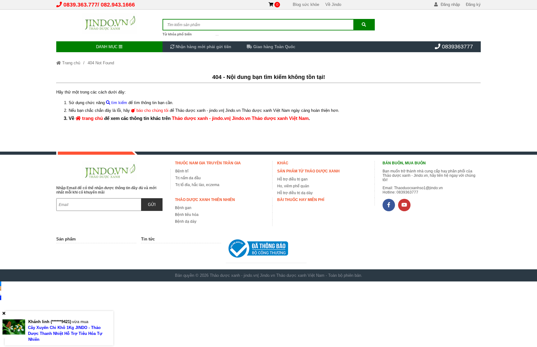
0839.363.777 (80, 5)
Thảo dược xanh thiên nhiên (205, 200)
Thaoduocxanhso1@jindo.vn (418, 188)
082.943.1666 (118, 5)
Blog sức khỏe (306, 4)
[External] (266, 250)
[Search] (363, 24)
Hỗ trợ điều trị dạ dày (295, 193)
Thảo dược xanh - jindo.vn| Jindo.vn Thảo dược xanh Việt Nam (240, 118)
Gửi (152, 204)
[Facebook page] (389, 205)
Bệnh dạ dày (185, 221)
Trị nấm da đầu (188, 178)
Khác (282, 163)
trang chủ (92, 118)
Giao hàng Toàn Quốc (273, 46)
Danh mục (107, 46)
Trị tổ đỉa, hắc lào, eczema (197, 185)
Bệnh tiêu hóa (187, 214)
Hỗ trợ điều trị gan (292, 179)
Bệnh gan (183, 208)
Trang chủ (70, 63)
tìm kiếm (118, 102)
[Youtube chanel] (404, 205)
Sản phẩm (66, 239)
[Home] (109, 23)
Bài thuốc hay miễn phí (300, 200)
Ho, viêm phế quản (293, 186)
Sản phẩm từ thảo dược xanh (308, 171)
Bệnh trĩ (181, 171)
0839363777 (457, 46)
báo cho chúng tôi (151, 110)
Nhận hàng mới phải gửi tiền (202, 46)
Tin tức (148, 239)
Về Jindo (333, 4)
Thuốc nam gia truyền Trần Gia (208, 163)
